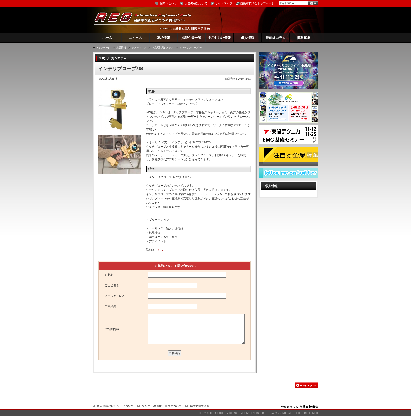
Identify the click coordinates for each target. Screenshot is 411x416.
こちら (159, 250)
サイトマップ (223, 3)
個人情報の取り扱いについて (115, 406)
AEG (146, 20)
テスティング (139, 47)
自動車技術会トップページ (257, 3)
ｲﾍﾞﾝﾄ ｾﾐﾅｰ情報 (219, 38)
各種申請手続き (200, 406)
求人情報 (247, 38)
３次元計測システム (162, 47)
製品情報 (163, 38)
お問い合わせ (168, 3)
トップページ (103, 47)
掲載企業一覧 (191, 38)
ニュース (135, 38)
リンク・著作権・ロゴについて (162, 406)
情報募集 (303, 38)
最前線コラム (276, 38)
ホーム (107, 38)
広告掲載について (196, 3)
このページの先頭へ (306, 385)
